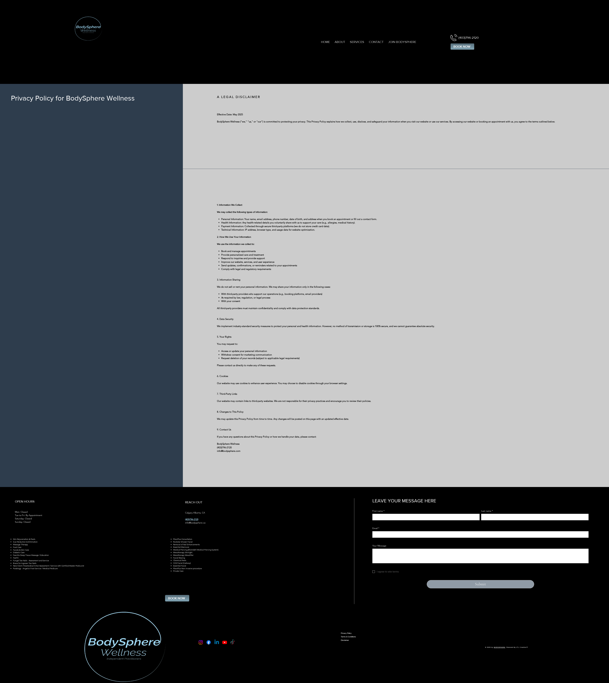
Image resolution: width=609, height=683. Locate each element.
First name (378, 511)
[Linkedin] (216, 642)
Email (375, 528)
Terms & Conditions (348, 637)
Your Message (379, 545)
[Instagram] (200, 642)
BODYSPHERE (499, 647)
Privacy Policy (346, 633)
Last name (487, 511)
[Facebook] (208, 642)
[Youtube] (224, 642)
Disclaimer (345, 640)
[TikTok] (232, 642)
